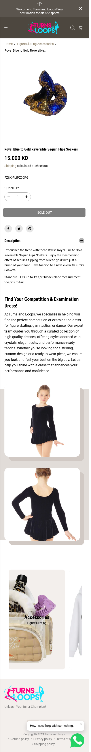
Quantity (11, 188)
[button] (7, 28)
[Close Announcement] (80, 8)
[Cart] (80, 28)
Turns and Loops (55, 734)
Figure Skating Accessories (35, 44)
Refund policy (19, 739)
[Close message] (81, 724)
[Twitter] (19, 228)
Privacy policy (42, 739)
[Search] (72, 28)
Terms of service (68, 739)
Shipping (10, 166)
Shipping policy (44, 744)
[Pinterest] (30, 228)
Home (8, 44)
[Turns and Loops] (43, 28)
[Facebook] (8, 228)
